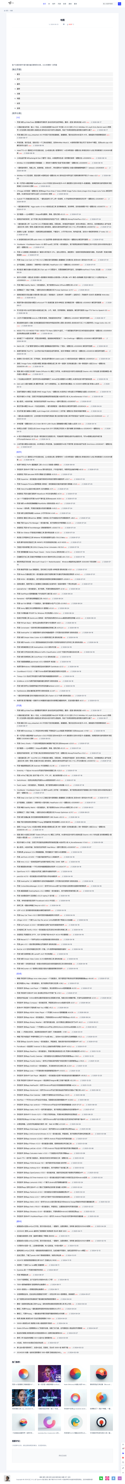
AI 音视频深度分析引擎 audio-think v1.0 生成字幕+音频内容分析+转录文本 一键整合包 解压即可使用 (52, 239)
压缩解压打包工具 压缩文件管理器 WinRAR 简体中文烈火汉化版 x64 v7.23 (43, 557)
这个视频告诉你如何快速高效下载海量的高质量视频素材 (36, 1299)
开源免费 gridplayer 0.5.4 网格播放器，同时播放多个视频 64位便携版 (41, 852)
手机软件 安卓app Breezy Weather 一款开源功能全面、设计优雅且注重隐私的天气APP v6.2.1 (50, 1022)
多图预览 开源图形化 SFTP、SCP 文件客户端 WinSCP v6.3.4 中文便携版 (42, 935)
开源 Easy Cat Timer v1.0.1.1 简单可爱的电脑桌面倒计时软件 (38, 915)
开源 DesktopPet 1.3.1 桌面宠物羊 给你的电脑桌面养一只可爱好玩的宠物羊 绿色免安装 (47, 632)
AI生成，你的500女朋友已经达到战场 (30, 1343)
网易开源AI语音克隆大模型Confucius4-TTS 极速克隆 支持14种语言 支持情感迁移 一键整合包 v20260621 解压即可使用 (59, 303)
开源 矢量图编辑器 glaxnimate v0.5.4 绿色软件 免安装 (36, 662)
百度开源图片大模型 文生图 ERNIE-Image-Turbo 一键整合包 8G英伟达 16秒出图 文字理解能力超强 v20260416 (56, 392)
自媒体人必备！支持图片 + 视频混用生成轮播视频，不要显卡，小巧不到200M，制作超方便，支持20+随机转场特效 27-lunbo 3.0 (62, 232)
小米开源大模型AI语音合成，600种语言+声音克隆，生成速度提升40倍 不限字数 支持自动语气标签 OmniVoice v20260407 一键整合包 (64, 444)
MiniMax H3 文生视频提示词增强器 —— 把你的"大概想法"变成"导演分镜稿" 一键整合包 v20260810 (52, 163)
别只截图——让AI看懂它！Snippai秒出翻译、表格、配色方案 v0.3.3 (41, 214)
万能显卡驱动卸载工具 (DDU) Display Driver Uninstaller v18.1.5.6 (40, 547)
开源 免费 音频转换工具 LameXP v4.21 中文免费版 (35, 954)
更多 (75, 4)
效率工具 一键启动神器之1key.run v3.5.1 (31, 905)
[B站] (107, 1478)
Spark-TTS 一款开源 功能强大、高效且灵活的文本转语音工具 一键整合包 (42, 1158)
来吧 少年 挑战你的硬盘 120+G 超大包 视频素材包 (34, 1338)
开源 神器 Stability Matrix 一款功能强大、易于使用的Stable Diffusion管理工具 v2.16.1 (47, 285)
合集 (18, 94)
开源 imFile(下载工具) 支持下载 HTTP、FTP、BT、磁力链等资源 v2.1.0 (42, 775)
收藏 (62, 1477)
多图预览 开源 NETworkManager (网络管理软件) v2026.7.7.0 (38, 528)
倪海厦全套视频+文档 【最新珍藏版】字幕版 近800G (35, 1236)
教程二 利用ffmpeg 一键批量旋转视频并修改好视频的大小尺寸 (39, 1309)
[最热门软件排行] (123, 1458)
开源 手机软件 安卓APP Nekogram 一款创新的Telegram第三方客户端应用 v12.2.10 (46, 1080)
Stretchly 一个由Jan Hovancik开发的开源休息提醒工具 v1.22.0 (39, 771)
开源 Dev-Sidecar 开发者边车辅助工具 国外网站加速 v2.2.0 (38, 533)
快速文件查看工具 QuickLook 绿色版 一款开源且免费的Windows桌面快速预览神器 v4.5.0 (48, 618)
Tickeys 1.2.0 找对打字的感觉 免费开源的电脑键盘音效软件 (38, 676)
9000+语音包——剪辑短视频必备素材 (30, 1289)
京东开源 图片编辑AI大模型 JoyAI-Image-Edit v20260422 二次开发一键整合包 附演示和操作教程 (51, 411)
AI (49, 4)
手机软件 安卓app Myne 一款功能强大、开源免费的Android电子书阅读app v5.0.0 (46, 1017)
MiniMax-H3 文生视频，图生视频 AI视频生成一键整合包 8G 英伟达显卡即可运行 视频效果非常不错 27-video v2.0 (57, 175)
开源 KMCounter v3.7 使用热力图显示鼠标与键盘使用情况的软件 (40, 969)
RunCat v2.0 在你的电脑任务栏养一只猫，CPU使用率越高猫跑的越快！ (42, 949)
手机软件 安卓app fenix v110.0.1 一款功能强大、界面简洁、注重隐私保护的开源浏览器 (47, 1207)
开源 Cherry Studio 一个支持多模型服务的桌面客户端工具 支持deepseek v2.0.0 (45, 743)
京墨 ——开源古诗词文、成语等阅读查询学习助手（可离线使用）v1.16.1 (42, 1032)
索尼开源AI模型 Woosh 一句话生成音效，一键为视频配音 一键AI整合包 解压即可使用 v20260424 (51, 406)
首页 (44, 4)
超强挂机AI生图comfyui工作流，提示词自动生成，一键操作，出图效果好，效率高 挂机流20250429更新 (53, 1226)
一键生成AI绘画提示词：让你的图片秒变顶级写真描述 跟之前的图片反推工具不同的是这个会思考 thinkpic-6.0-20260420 (59, 416)
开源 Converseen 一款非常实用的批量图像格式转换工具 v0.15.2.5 (40, 628)
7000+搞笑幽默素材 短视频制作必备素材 (31, 1284)
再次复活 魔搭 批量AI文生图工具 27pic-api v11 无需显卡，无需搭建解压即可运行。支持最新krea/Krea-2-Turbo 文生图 (58, 270)
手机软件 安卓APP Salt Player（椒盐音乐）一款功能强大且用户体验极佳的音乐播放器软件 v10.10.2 (52, 1076)
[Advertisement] (62, 47)
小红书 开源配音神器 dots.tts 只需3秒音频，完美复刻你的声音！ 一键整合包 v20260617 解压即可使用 (53, 318)
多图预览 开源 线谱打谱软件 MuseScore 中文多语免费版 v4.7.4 (39, 494)
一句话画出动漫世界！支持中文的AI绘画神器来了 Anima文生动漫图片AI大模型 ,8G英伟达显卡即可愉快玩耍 (54, 379)
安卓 (64, 4)
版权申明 (66, 1479)
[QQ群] (113, 1478)
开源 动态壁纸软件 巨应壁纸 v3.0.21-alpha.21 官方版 (35, 896)
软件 (53, 4)
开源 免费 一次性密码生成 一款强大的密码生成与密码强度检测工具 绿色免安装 (44, 964)
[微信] (101, 1478)
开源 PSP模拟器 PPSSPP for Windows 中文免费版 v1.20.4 (37, 613)
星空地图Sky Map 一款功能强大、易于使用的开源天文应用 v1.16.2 (40, 983)
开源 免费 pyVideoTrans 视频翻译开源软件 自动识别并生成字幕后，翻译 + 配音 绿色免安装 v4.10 (51, 122)
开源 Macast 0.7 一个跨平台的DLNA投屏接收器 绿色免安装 (38, 939)
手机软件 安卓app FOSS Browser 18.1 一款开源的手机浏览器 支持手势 (42, 1163)
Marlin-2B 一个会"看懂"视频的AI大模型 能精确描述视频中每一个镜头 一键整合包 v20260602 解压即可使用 (54, 346)
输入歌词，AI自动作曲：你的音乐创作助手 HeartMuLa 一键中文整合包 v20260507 (46, 401)
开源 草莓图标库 (23, 1275)
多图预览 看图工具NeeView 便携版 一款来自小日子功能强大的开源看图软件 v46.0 (46, 518)
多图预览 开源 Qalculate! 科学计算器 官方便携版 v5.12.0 (37, 474)
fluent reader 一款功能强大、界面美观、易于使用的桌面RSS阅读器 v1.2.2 (43, 785)
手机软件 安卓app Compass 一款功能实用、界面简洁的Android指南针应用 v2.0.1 (46, 1003)
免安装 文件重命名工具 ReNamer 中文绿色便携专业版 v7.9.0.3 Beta (41, 537)
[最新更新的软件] (123, 1453)
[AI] (18, 117)
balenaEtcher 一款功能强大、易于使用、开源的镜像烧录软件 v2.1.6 (40, 589)
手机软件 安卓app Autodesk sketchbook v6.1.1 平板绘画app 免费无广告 (86, 1409)
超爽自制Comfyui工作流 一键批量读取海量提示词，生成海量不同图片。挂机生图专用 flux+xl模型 (51, 1251)
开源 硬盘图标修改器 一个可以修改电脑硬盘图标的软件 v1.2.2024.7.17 (41, 867)
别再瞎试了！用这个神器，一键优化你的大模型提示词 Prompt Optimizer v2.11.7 (45, 290)
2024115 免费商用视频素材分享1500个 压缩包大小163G (37, 1260)
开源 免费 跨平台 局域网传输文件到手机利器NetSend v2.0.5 (38, 686)
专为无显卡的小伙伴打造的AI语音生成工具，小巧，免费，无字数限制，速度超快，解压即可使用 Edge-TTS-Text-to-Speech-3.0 (62, 310)
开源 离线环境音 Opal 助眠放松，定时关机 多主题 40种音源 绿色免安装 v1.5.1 (44, 569)
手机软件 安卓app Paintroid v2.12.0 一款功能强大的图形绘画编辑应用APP (43, 1192)
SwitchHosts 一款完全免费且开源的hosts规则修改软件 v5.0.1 (38, 780)
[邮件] (119, 1478)
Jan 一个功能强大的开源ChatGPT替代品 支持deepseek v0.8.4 (39, 499)
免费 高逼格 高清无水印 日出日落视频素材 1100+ (34, 1318)
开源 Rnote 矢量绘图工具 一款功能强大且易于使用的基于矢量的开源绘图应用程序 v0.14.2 (48, 574)
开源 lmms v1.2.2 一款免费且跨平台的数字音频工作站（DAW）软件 (40, 862)
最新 (18, 89)
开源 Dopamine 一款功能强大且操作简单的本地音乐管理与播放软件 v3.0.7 (43, 479)
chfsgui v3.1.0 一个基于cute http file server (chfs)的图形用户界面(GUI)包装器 (44, 920)
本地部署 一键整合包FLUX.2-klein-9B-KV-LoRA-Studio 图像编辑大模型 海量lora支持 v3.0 (49, 424)
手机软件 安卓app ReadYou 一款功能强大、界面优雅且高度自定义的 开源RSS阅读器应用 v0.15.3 (51, 1051)
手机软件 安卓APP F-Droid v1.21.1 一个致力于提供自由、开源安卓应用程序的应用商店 (47, 1114)
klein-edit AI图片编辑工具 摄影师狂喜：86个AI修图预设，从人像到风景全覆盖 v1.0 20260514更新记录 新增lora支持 (58, 384)
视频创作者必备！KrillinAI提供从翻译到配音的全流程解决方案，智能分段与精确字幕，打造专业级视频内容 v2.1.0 (56, 998)
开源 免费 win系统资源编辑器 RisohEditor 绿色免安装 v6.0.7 (38, 503)
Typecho (39, 1479)
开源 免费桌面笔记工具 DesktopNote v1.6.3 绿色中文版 (36, 647)
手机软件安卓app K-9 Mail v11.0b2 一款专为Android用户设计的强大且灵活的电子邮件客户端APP (51, 1119)
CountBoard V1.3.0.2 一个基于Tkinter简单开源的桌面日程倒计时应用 (41, 671)
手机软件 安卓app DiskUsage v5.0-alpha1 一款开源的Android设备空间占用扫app (46, 1129)
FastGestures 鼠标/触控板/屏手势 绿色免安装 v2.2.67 (36, 691)
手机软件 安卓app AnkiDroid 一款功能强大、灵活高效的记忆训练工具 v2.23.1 (44, 1066)
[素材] (19, 1221)
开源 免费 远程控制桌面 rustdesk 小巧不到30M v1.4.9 (36, 513)
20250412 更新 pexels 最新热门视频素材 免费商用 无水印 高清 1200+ (42, 1231)
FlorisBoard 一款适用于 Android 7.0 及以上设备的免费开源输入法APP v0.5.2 (44, 1046)
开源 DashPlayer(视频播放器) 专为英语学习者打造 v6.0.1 (37, 594)
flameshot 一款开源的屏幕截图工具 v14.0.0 (32, 599)
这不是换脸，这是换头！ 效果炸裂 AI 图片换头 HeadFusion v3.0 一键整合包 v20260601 (48, 265)
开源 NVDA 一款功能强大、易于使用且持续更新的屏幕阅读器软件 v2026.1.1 (43, 579)
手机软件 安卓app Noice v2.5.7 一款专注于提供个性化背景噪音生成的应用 (43, 1197)
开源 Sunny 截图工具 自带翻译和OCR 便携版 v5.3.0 (35, 608)
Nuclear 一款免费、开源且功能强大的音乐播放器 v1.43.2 (37, 508)
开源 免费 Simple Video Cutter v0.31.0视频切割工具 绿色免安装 (39, 637)
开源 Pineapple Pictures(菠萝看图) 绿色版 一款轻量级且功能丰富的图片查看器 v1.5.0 (47, 484)
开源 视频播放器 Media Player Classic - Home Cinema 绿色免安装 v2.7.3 (43, 552)
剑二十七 (11, 3)
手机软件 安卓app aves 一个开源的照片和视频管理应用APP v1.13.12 (41, 1071)
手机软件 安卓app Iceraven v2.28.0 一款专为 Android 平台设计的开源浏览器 (44, 1139)
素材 (70, 4)
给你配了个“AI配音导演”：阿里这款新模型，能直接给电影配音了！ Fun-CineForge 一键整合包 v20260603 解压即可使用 (59, 338)
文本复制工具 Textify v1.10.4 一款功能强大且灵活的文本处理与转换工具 (42, 930)
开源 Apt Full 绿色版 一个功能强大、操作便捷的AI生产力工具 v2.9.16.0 (42, 603)
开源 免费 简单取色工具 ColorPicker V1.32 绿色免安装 (36, 657)
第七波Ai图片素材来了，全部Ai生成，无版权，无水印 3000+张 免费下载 (42, 1348)
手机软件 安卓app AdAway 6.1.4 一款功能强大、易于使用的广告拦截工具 (42, 1168)
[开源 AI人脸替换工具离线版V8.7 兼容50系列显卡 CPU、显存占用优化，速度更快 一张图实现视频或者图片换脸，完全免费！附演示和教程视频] (23, 1373)
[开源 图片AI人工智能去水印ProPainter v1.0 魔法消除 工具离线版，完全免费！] (75, 1422)
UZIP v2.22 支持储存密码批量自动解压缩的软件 (34, 910)
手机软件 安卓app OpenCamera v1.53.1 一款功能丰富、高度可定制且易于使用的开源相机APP (50, 1173)
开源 (59, 4)
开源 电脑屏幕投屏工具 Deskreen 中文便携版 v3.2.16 (35, 766)
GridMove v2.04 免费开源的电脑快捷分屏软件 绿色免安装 (37, 681)
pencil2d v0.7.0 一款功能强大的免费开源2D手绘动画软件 (37, 876)
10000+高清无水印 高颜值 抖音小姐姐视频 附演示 (34, 1323)
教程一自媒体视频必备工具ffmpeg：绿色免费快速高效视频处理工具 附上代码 (44, 1304)
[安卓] (19, 974)
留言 (18, 74)
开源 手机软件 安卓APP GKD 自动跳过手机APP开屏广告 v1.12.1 (39, 993)
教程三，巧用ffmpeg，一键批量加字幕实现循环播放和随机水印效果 (40, 1314)
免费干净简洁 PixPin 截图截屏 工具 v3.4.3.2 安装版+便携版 (38, 465)
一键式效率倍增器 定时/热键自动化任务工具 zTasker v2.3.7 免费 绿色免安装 (44, 696)
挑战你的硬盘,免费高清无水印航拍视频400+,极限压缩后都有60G (39, 1333)
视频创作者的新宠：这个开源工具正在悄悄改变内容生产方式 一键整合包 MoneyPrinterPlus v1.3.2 (51, 219)
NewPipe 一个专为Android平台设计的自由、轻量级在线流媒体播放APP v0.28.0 (45, 1100)
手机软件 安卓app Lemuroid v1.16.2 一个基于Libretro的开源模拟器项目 (42, 1182)
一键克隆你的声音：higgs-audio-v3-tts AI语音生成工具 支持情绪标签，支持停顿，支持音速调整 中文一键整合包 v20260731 (61, 207)
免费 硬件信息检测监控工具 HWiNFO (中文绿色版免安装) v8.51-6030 (41, 542)
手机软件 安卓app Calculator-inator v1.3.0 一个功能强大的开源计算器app (43, 1153)
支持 (69, 1477)
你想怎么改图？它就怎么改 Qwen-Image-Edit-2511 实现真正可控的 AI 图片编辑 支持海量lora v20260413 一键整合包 (58, 429)
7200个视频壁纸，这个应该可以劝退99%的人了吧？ (35, 1280)
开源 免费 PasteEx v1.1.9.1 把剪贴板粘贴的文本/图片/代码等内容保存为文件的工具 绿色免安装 (50, 642)
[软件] (19, 452)
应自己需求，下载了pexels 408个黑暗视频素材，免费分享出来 (39, 1255)
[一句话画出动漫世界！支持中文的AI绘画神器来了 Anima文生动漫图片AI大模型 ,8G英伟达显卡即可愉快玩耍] (23, 1422)
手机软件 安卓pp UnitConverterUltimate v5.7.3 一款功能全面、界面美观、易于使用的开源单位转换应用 (53, 1134)
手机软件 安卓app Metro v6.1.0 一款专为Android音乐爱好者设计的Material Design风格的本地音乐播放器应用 (55, 1202)
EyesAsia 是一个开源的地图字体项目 (30, 1270)
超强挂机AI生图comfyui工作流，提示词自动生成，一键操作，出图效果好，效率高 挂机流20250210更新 (53, 1241)
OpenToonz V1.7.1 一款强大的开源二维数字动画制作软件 (37, 871)
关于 (18, 79)
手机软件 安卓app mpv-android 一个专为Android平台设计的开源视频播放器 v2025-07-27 (49, 1105)
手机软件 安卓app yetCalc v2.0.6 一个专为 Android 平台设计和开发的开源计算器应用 (47, 1148)
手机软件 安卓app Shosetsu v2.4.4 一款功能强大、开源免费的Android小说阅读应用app (48, 1211)
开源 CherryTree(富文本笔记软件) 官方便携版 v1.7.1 (35, 489)
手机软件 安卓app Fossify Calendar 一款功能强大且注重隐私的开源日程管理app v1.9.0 (48, 1056)
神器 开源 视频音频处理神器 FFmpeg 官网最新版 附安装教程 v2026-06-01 (43, 822)
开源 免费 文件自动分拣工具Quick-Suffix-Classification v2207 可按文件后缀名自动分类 (48, 652)
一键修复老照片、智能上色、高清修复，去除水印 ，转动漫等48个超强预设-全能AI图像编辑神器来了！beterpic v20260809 (60, 168)
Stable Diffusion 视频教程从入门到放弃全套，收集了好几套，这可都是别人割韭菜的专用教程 (49, 1328)
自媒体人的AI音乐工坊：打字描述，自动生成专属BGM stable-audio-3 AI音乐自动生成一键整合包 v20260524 (55, 359)
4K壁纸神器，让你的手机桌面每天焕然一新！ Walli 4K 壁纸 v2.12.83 (41, 1124)
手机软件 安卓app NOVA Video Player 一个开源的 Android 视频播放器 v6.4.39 (45, 1012)
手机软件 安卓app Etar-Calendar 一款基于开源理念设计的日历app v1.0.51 (43, 1095)
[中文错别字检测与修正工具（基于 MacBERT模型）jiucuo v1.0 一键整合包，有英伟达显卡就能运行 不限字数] (101, 1422)
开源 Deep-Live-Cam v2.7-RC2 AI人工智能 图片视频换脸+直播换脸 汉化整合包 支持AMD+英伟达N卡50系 (55, 260)
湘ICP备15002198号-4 (56, 1479)
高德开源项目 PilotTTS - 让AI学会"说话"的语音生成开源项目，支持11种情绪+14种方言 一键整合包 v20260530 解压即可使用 (61, 351)
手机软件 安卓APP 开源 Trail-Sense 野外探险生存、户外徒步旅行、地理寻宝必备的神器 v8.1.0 (50, 469)
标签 (18, 103)
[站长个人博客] (7, 1478)
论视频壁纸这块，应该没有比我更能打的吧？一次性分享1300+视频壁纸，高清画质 (46, 1294)
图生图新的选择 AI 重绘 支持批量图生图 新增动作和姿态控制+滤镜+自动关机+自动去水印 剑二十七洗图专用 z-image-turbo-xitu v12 (63, 323)
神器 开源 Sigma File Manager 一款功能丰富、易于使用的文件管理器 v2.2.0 (44, 523)
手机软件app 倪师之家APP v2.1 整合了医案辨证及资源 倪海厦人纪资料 (42, 1187)
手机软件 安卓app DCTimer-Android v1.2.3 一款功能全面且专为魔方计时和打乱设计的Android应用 (52, 1178)
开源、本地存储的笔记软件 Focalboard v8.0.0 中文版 (36, 901)
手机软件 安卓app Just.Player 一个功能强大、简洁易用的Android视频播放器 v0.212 (46, 988)
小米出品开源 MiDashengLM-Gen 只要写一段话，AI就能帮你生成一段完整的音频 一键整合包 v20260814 (54, 158)
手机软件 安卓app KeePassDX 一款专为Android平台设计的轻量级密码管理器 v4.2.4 (46, 1085)
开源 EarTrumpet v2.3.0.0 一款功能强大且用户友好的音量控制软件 (40, 925)
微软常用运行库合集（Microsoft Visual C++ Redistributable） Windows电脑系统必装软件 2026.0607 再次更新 (56, 562)
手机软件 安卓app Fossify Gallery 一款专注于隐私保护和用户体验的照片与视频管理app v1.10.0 (50, 1061)
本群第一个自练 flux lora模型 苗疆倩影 (30, 1265)
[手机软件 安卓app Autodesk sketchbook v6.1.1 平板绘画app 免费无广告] (75, 1397)
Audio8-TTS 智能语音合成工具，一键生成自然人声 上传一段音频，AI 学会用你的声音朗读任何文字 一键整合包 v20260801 (60, 199)
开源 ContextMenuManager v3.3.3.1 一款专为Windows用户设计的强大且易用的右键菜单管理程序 (51, 886)
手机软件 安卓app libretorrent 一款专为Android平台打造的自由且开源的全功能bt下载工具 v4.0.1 (51, 1090)
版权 (59, 1477)
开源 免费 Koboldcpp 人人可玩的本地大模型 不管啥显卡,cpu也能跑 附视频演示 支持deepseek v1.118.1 (53, 731)
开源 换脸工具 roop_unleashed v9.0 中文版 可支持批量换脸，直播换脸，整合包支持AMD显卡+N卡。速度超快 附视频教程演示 (61, 135)
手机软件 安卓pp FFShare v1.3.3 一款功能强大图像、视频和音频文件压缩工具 (44, 1144)
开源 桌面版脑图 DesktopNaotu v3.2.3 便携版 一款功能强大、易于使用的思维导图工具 (47, 891)
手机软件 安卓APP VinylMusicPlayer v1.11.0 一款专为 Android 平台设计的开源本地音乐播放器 (50, 1216)
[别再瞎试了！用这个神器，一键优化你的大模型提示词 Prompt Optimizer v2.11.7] (101, 1397)
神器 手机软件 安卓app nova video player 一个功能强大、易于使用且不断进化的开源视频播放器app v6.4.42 (55, 978)
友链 (18, 108)
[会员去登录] (123, 1445)
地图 (11, 10)
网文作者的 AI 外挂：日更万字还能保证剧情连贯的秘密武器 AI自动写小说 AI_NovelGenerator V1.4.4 (52, 397)
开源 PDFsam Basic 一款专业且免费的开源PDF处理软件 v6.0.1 (39, 623)
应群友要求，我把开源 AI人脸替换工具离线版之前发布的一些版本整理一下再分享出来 (47, 584)
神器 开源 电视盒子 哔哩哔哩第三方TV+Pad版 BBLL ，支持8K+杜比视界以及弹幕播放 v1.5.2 (49, 1037)
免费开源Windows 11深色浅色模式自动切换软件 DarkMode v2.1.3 (40, 667)
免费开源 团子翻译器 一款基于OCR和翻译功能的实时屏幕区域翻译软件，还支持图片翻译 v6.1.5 (50, 701)
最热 (18, 84)
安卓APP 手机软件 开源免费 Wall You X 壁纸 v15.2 (35, 1008)
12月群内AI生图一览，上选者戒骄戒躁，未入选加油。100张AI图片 (40, 1246)
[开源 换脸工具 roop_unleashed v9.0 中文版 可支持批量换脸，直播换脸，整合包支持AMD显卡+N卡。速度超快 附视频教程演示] (23, 1397)
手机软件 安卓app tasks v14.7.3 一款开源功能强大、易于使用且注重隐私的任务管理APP (48, 1109)
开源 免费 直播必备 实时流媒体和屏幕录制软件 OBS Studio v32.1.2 (40, 817)
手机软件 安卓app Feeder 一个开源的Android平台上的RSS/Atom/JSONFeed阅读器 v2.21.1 (49, 1027)
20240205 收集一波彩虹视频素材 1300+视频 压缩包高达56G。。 (40, 1352)
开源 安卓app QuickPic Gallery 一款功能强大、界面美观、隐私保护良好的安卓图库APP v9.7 (49, 1042)
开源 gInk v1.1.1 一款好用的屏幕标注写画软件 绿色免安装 (37, 944)
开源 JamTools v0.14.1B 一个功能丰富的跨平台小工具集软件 (38, 857)
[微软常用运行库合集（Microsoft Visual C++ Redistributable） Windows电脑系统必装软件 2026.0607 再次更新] (101, 1373)
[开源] (19, 705)
